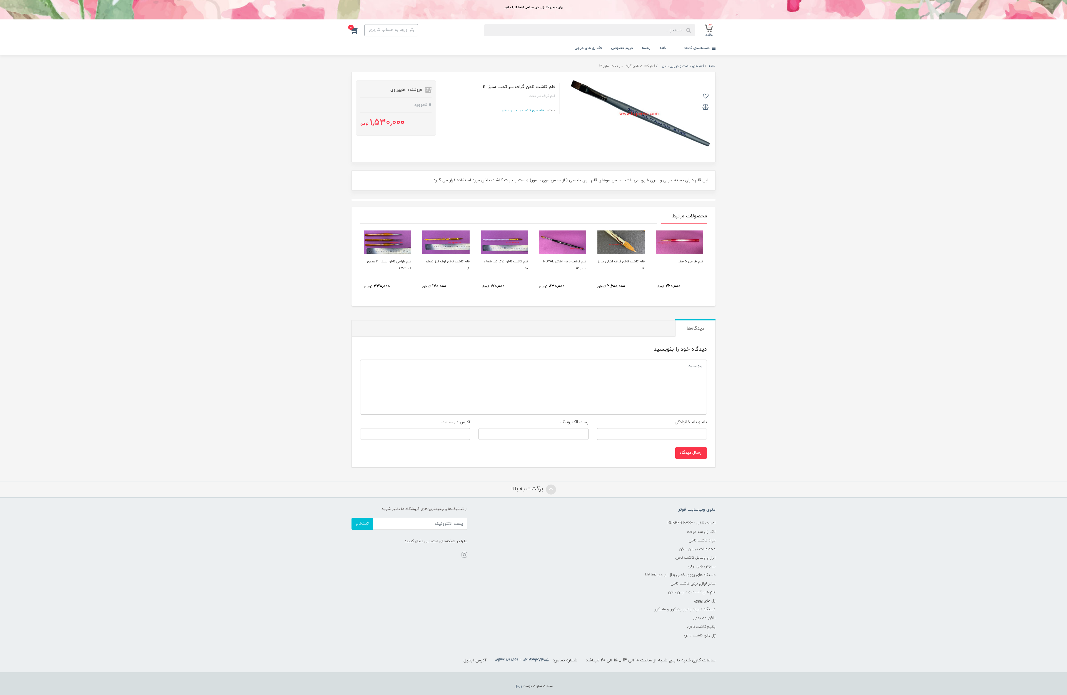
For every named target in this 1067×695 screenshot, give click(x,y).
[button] (357, 30)
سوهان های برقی (702, 566)
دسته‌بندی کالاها (697, 48)
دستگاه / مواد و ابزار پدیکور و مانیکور (685, 609)
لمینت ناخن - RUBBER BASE (691, 523)
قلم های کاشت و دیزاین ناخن (523, 110)
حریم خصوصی (622, 48)
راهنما (646, 48)
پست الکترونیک (574, 422)
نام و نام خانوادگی (691, 422)
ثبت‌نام (362, 523)
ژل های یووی (705, 600)
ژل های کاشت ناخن (700, 635)
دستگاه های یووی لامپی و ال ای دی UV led (680, 575)
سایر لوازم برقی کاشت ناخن (693, 583)
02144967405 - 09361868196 (522, 660)
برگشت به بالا (528, 489)
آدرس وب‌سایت (456, 422)
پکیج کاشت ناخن (701, 626)
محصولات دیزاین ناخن (697, 549)
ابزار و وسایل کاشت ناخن (695, 557)
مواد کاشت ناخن (702, 540)
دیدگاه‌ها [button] (695, 328)
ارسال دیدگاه (691, 453)
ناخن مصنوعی (704, 618)
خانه (662, 48)
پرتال (518, 686)
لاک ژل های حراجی (588, 48)
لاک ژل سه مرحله (701, 532)
